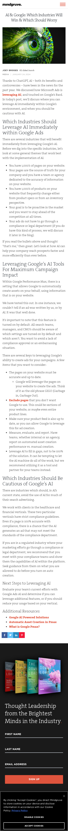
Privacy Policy (20, 810)
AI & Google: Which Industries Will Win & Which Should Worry (34, 17)
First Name (13, 734)
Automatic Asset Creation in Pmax (33, 622)
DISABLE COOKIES (34, 817)
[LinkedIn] (16, 634)
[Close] (64, 796)
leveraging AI (11, 95)
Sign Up (34, 779)
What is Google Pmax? (24, 627)
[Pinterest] (22, 634)
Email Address (16, 764)
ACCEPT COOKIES (34, 826)
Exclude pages (18, 400)
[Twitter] (10, 634)
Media (5, 74)
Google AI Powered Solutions (29, 617)
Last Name (12, 749)
